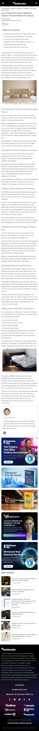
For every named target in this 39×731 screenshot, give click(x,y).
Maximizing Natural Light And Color (15, 44)
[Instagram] (24, 700)
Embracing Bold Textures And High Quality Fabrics (20, 34)
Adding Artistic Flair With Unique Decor (16, 47)
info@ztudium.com (19, 689)
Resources (5, 10)
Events (13, 728)
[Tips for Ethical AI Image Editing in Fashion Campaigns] (5, 591)
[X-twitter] (10, 700)
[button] (2, 3)
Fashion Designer (16, 8)
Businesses (5, 8)
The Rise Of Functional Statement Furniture (18, 36)
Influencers (18, 728)
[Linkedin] (19, 700)
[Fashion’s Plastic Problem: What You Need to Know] (5, 625)
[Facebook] (15, 700)
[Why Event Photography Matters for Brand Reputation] (5, 614)
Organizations (25, 728)
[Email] (4, 432)
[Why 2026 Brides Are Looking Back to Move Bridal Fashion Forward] (5, 636)
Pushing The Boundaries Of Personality (16, 39)
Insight (4, 728)
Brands (8, 728)
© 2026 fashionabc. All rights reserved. (19, 720)
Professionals (32, 728)
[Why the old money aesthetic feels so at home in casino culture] (5, 580)
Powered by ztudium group (19, 723)
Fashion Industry (30, 8)
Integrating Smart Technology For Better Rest (19, 42)
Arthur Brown (9, 418)
